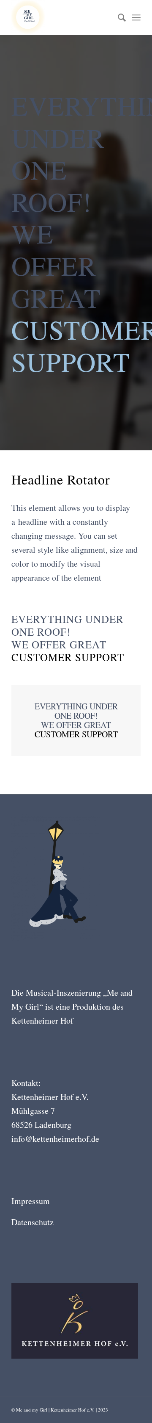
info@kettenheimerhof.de (55, 1138)
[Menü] (136, 17)
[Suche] (117, 17)
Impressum (30, 1201)
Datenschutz (32, 1222)
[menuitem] (117, 17)
